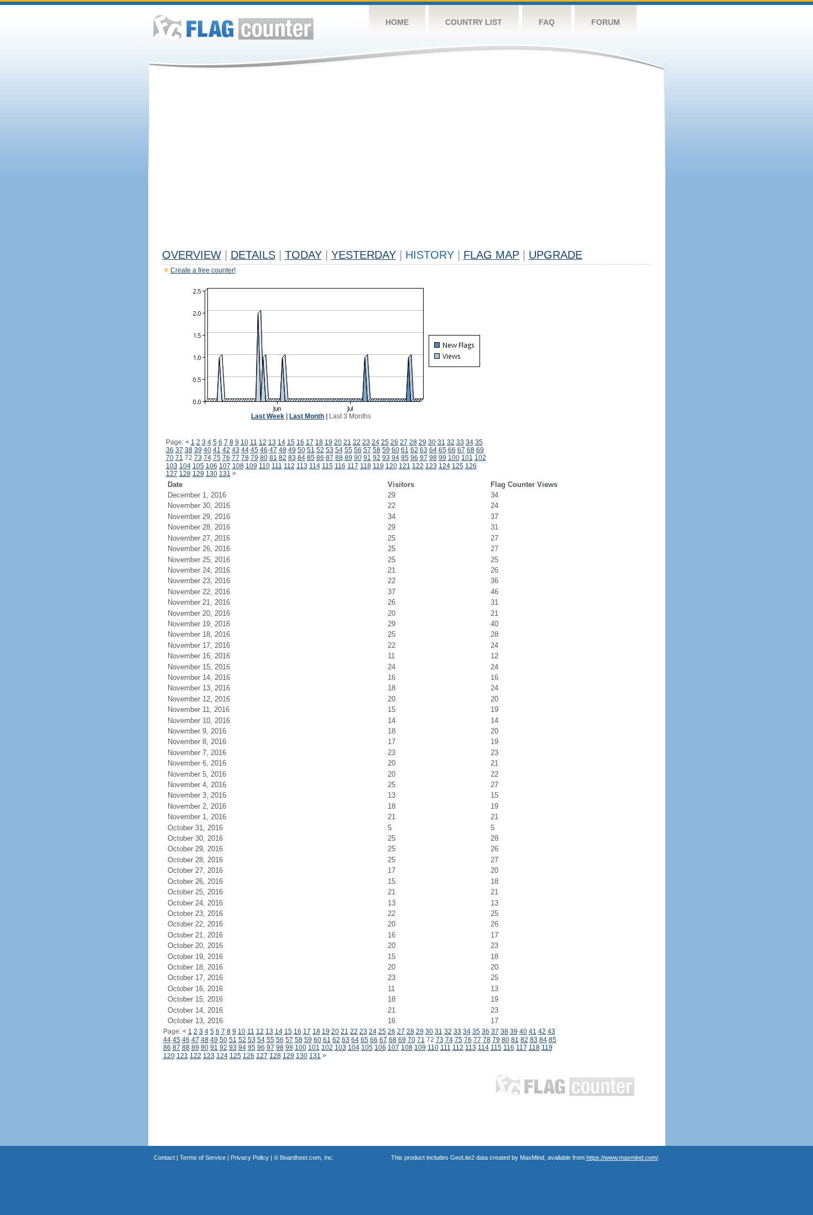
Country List (473, 22)
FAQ (547, 22)
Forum (605, 22)
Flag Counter (233, 27)
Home (397, 22)
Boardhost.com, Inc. (307, 1157)
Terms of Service (203, 1157)
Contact (164, 1157)
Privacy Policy (250, 1157)
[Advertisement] (407, 161)
